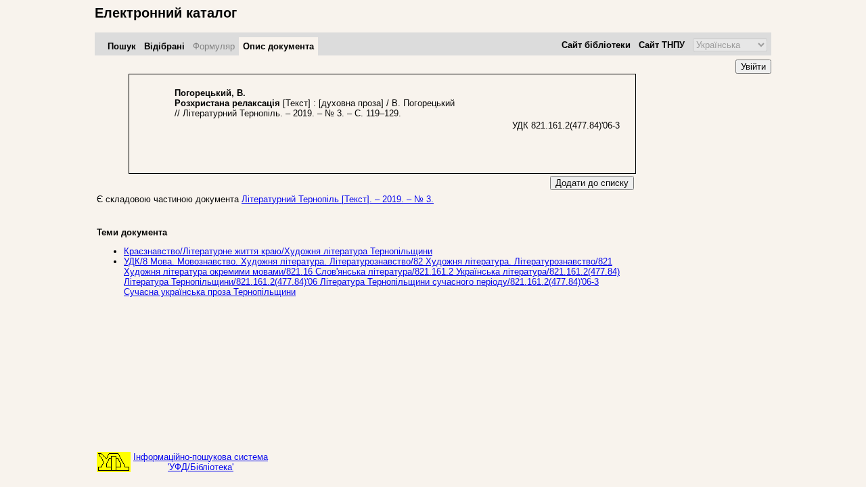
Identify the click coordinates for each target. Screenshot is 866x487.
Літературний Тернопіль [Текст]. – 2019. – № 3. (338, 199)
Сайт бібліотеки (596, 45)
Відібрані (164, 46)
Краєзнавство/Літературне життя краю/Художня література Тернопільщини (278, 251)
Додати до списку (592, 183)
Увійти (753, 67)
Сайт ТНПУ (662, 45)
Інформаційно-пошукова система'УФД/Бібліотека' (200, 462)
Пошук (122, 46)
